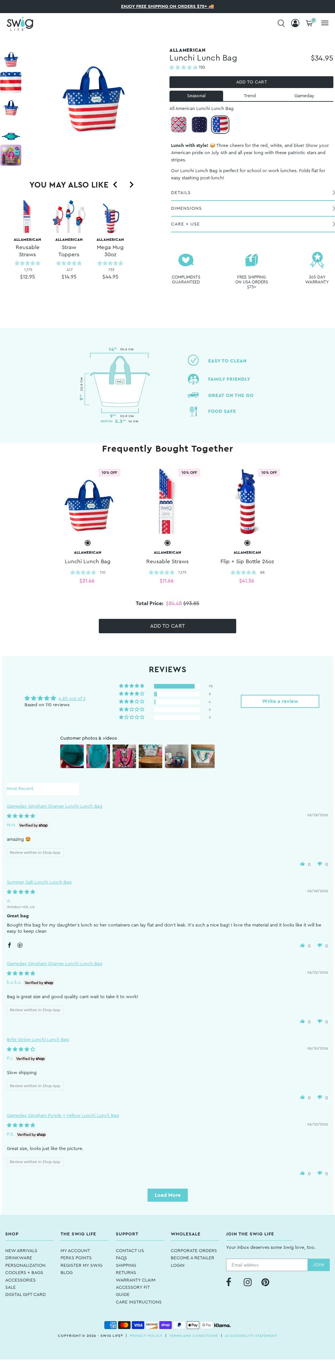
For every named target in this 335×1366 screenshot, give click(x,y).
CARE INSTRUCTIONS (139, 1302)
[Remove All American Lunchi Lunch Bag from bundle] (88, 543)
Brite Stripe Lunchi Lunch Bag (38, 1039)
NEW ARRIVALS (21, 1251)
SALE (10, 1287)
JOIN (318, 1265)
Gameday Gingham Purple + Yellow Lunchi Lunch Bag (63, 1115)
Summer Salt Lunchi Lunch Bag (39, 882)
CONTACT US (130, 1251)
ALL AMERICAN (27, 248)
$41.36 (246, 581)
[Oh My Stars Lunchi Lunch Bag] (199, 125)
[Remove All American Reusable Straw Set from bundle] (167, 543)
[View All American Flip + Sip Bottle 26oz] (247, 501)
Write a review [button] (280, 701)
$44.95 (110, 276)
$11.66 (167, 581)
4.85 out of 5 (72, 698)
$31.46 (87, 581)
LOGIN (178, 1265)
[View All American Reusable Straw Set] (167, 501)
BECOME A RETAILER (192, 1258)
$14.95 (69, 276)
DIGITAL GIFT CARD (25, 1294)
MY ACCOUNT (75, 1251)
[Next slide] (131, 184)
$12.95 (27, 276)
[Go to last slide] (115, 184)
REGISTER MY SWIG (81, 1265)
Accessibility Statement (251, 1336)
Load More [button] (168, 1195)
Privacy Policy (146, 1336)
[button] (184, 67)
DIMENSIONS (186, 208)
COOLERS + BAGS (24, 1272)
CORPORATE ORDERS (194, 1251)
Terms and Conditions (193, 1336)
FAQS (121, 1258)
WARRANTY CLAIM (135, 1280)
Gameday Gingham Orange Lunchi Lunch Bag (54, 806)
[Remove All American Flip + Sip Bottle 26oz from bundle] (247, 543)
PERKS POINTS (76, 1258)
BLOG (67, 1272)
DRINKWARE (18, 1258)
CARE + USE (185, 224)
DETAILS (181, 192)
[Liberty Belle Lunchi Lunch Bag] (178, 125)
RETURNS (126, 1272)
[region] (69, 250)
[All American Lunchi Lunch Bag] (220, 125)
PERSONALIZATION (25, 1265)
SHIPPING (126, 1265)
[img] (21, 816)
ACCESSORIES (20, 1280)
